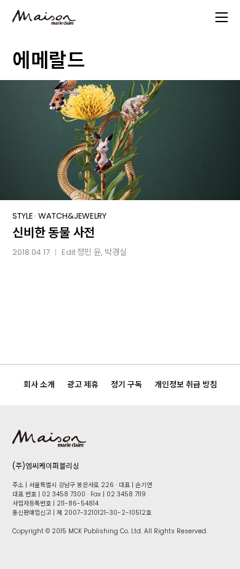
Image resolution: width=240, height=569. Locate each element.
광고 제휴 (82, 384)
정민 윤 (89, 252)
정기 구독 (126, 384)
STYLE (22, 216)
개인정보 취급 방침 (185, 384)
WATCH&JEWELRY (72, 216)
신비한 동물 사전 (53, 232)
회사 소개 (39, 384)
